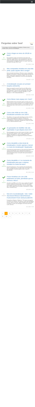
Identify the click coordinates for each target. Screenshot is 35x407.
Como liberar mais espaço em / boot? (19, 99)
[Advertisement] (17, 22)
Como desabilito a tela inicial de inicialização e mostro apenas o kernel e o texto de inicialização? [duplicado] (20, 145)
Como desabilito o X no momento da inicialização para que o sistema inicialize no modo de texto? (19, 162)
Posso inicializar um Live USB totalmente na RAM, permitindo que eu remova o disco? (20, 178)
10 (6, 216)
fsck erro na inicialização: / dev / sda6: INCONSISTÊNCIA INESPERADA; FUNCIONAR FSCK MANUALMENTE (20, 196)
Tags (31, 44)
